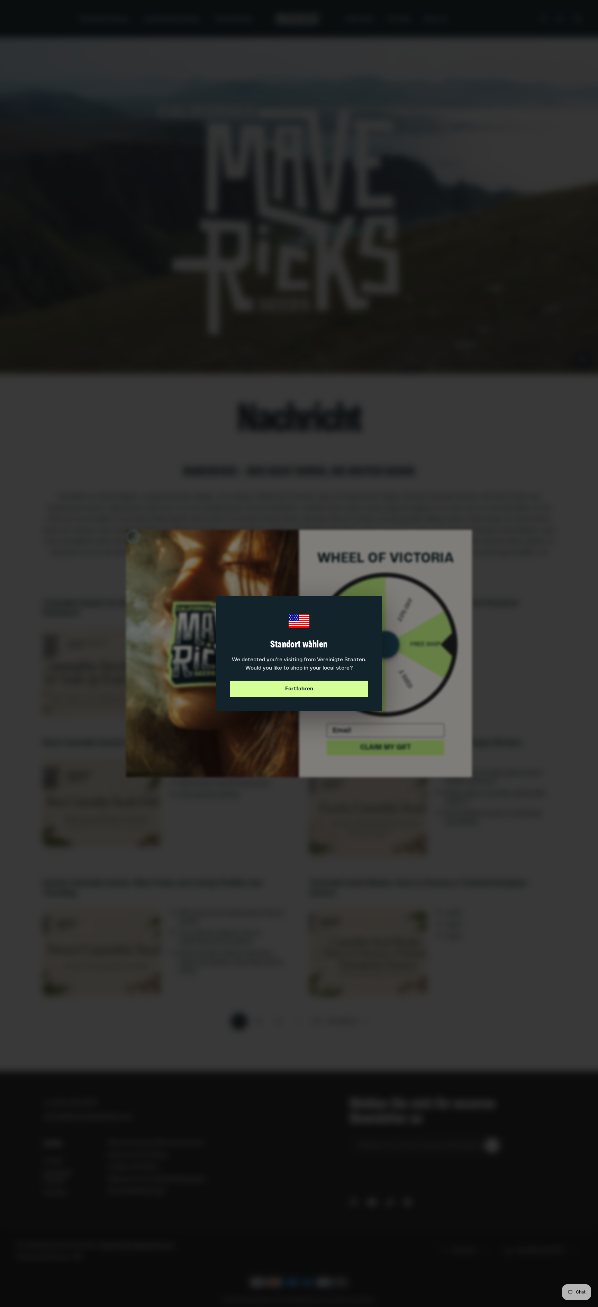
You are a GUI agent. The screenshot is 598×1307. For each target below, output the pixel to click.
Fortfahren (299, 689)
